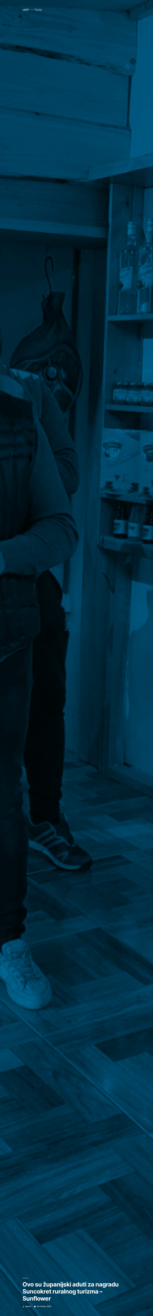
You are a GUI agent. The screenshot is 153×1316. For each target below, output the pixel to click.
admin (28, 1306)
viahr (25, 9)
